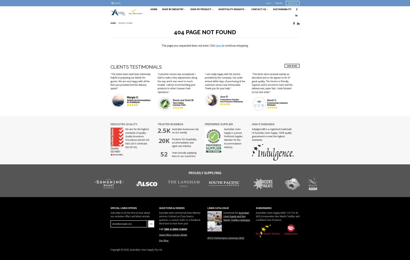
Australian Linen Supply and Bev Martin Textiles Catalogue (236, 216)
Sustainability (282, 9)
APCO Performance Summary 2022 (225, 237)
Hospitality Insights (231, 9)
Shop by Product (200, 9)
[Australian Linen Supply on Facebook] (296, 9)
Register (279, 3)
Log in (268, 3)
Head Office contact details (173, 234)
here (218, 45)
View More (292, 66)
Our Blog (163, 240)
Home (154, 9)
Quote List (292, 3)
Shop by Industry (172, 9)
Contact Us (258, 9)
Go (151, 224)
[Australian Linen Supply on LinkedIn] (296, 15)
